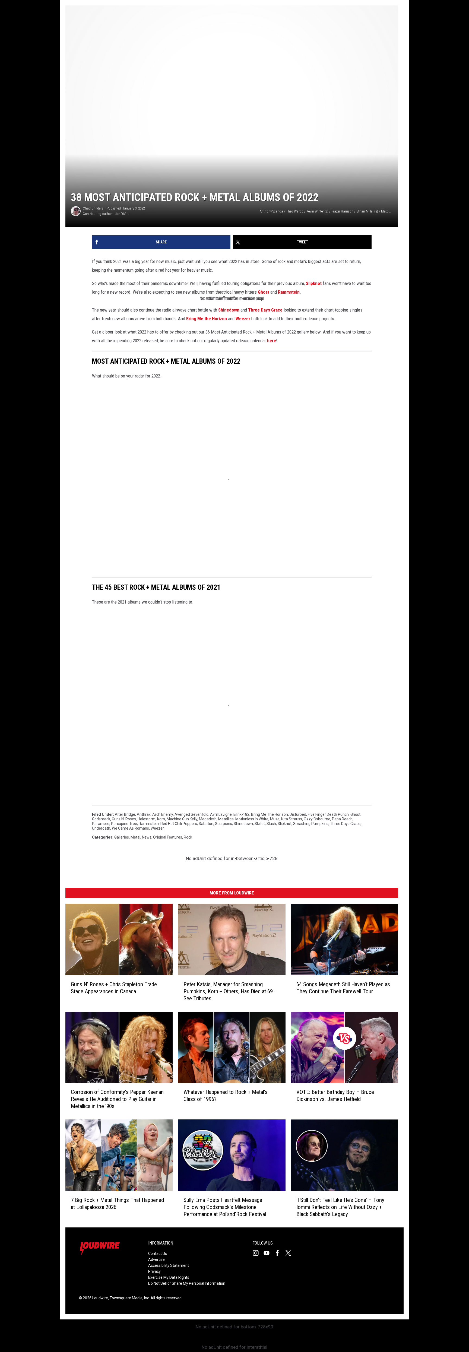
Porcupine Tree (124, 823)
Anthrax (144, 814)
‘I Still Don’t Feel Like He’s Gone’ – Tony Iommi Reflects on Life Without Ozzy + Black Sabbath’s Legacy (340, 1207)
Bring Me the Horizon (206, 318)
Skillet (260, 823)
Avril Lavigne (221, 814)
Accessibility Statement (168, 1265)
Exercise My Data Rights (168, 1277)
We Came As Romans (130, 828)
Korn (161, 819)
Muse (275, 819)
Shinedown (228, 310)
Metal (135, 837)
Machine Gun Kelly (182, 819)
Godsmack (101, 819)
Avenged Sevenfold (191, 814)
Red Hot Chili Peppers (178, 823)
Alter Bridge (125, 814)
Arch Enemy (162, 814)
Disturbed (298, 814)
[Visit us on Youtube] (268, 1253)
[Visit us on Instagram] (257, 1253)
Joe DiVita (122, 214)
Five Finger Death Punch (328, 814)
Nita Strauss (291, 819)
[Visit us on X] (290, 1253)
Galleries (121, 837)
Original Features (167, 837)
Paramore (100, 823)
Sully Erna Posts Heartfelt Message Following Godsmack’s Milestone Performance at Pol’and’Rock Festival (224, 1207)
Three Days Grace (265, 310)
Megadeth (208, 819)
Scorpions (223, 823)
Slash (271, 823)
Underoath (101, 828)
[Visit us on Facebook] (279, 1253)
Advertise (156, 1259)
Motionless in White (251, 819)
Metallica (226, 819)
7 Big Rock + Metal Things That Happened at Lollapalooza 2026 (117, 1203)
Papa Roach (342, 819)
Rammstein (289, 292)
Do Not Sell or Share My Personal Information (186, 1283)
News (146, 837)
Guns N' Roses (124, 819)
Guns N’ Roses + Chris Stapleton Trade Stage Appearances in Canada (114, 988)
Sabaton (206, 823)
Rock (188, 837)
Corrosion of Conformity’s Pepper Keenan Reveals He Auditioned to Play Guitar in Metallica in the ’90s (117, 1099)
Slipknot (314, 283)
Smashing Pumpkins (310, 823)
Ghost (263, 292)
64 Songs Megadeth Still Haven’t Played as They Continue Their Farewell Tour (343, 988)
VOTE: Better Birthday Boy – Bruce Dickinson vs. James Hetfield (335, 1095)
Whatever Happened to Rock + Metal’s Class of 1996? (225, 1095)
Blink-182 (241, 814)
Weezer (243, 318)
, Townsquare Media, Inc (128, 1298)
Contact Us (157, 1253)
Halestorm (147, 819)
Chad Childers (93, 208)
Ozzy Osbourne (317, 819)
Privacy (154, 1271)
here (271, 340)
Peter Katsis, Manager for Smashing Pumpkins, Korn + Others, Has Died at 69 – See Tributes (230, 991)
